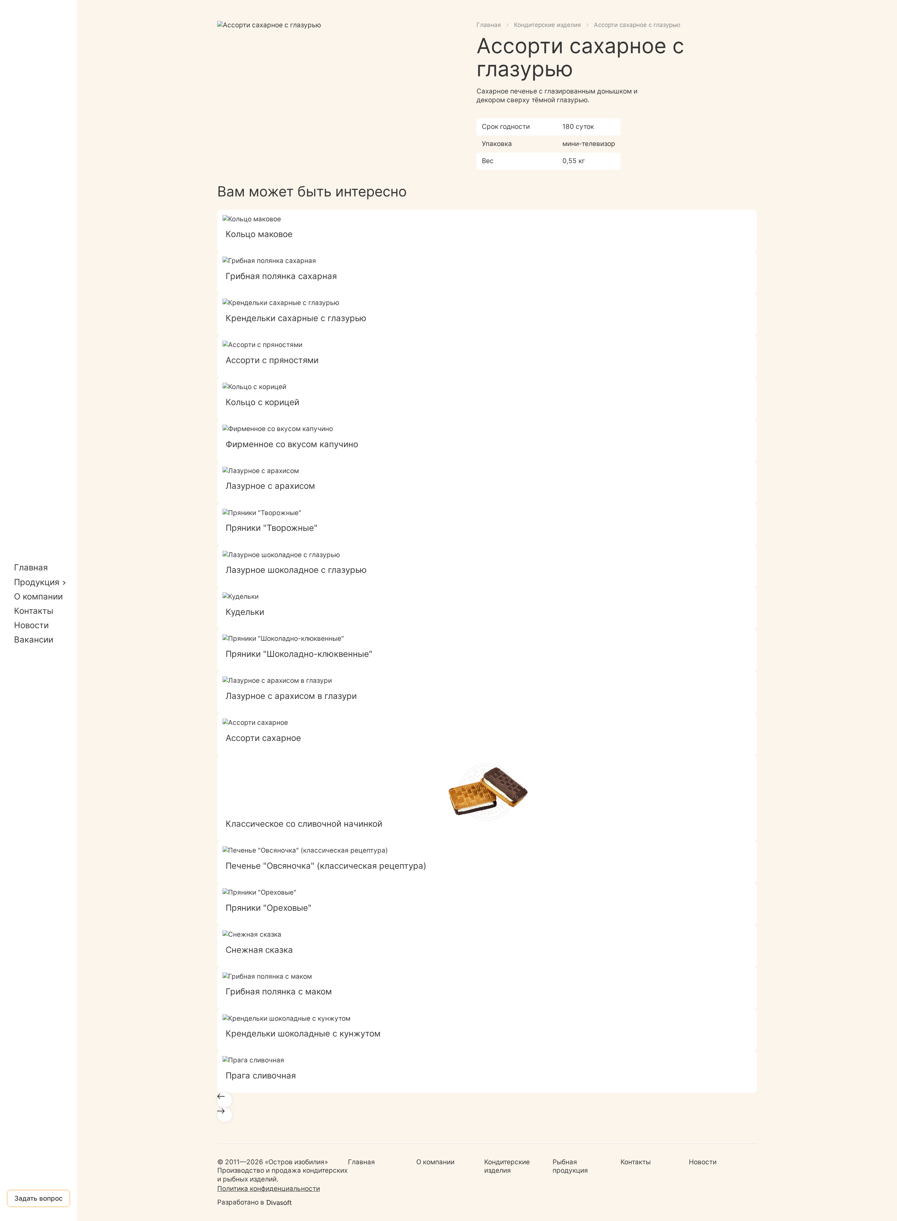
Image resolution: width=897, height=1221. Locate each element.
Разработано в (240, 1202)
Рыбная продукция (570, 1166)
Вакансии (33, 639)
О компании (38, 596)
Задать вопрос (38, 1198)
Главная (31, 567)
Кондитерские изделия (547, 24)
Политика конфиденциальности (268, 1189)
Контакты (33, 611)
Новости (31, 625)
